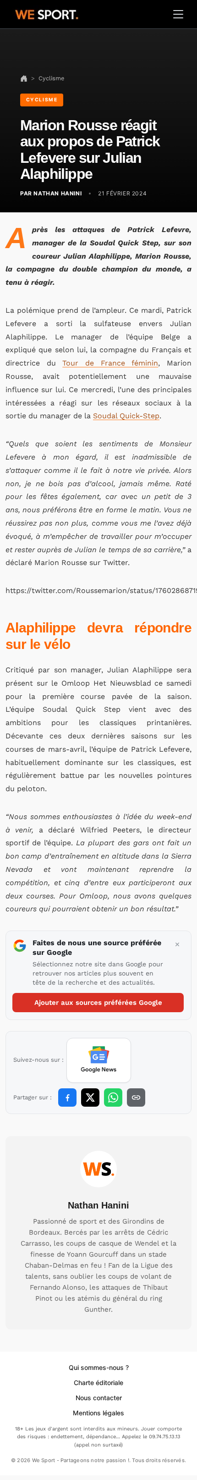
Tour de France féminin (110, 363)
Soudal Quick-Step (126, 415)
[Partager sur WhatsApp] (113, 1097)
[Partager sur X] (90, 1097)
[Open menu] (178, 14)
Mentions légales (98, 1413)
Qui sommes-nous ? (99, 1367)
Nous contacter (99, 1398)
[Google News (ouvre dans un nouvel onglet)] (98, 1060)
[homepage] (46, 13)
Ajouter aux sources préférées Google (98, 1002)
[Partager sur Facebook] (67, 1097)
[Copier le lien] (136, 1097)
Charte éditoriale (98, 1382)
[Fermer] (177, 944)
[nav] (23, 78)
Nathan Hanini (98, 1205)
